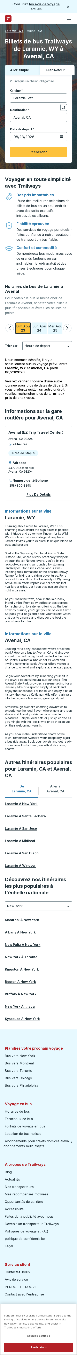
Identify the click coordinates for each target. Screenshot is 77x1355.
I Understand (38, 1347)
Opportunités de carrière (24, 1202)
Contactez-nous (17, 1272)
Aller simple (19, 70)
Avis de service (16, 1279)
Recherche (38, 152)
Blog (8, 1172)
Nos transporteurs (19, 1187)
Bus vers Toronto (18, 1071)
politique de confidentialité (25, 1239)
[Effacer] (62, 98)
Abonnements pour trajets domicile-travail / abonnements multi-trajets (37, 1143)
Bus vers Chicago (18, 1078)
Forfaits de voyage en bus (25, 1126)
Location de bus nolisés (23, 1134)
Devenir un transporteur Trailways (32, 1224)
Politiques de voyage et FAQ (26, 1231)
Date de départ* (22, 129)
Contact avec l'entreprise (24, 1294)
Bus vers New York (20, 1056)
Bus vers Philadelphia (21, 1085)
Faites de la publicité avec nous (29, 1216)
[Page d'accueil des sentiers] (8, 18)
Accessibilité (14, 1209)
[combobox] (38, 98)
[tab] (21, 789)
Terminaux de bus (19, 1119)
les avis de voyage (44, 4)
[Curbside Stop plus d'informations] (34, 453)
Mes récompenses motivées (26, 1194)
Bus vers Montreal (19, 1063)
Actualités (12, 1179)
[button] (10, 328)
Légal (9, 1246)
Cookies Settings (38, 1335)
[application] (38, 463)
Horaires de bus (17, 1111)
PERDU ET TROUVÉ (21, 1287)
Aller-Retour (55, 70)
